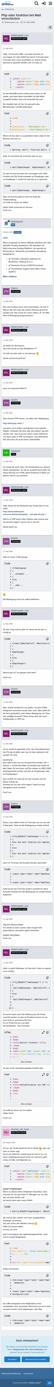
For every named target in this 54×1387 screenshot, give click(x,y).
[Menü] (50, 3)
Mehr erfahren (10, 276)
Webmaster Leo (12, 22)
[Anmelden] (43, 3)
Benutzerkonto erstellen (35, 1359)
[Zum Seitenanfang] (50, 1383)
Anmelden (12, 1359)
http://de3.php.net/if (12, 423)
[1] (7, 78)
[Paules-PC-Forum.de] (7, 3)
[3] (7, 84)
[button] (43, 1032)
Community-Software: (27, 1383)
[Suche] (36, 3)
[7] (7, 585)
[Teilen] (50, 27)
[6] (7, 582)
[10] (7, 1008)
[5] (7, 129)
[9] (7, 666)
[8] (7, 588)
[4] (7, 87)
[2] (7, 81)
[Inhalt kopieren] (47, 74)
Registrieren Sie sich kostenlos (28, 1349)
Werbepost (17, 221)
